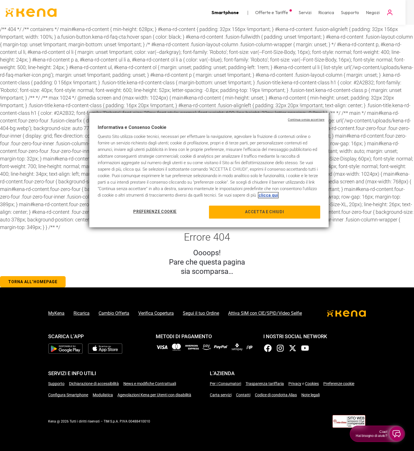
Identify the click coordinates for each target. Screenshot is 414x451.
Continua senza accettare (306, 120)
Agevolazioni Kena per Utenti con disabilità (154, 395)
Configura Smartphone (68, 395)
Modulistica (103, 395)
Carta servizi (221, 395)
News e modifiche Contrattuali (149, 383)
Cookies (312, 383)
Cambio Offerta (114, 313)
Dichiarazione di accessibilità (94, 383)
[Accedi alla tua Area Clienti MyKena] (389, 12)
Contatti (243, 395)
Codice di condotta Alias (276, 395)
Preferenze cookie (338, 383)
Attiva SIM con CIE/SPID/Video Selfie (265, 313)
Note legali (310, 395)
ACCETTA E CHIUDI (264, 212)
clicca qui (268, 195)
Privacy (294, 383)
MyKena (56, 313)
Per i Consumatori (225, 383)
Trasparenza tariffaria (265, 383)
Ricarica (82, 313)
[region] (209, 170)
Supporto (56, 383)
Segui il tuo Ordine (201, 313)
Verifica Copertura (156, 313)
